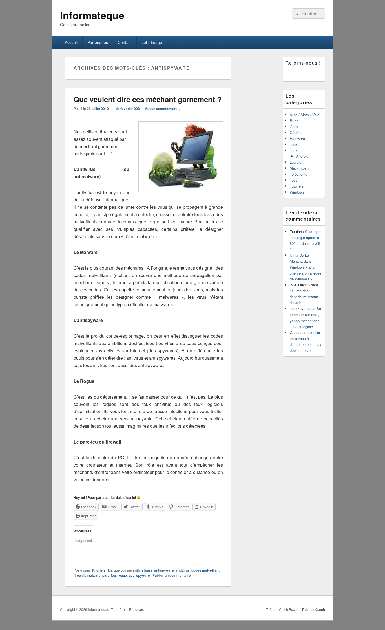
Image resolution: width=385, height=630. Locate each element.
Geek (294, 126)
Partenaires (97, 42)
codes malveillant (205, 570)
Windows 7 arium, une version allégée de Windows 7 (305, 273)
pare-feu (109, 575)
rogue (122, 575)
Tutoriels (98, 570)
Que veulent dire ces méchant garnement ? (148, 99)
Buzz (294, 120)
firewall (79, 575)
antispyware (164, 570)
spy (131, 575)
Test (293, 180)
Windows (297, 192)
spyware (143, 575)
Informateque (92, 15)
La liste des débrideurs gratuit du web (304, 296)
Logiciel (296, 162)
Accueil (71, 42)
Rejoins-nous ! (303, 63)
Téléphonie (298, 174)
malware (94, 575)
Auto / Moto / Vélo (304, 114)
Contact (125, 42)
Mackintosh (299, 168)
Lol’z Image (151, 42)
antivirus (183, 570)
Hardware (297, 138)
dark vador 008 (128, 108)
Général (296, 132)
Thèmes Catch (313, 609)
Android (302, 156)
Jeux (294, 144)
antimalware (142, 570)
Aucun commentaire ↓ (163, 108)
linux (293, 150)
